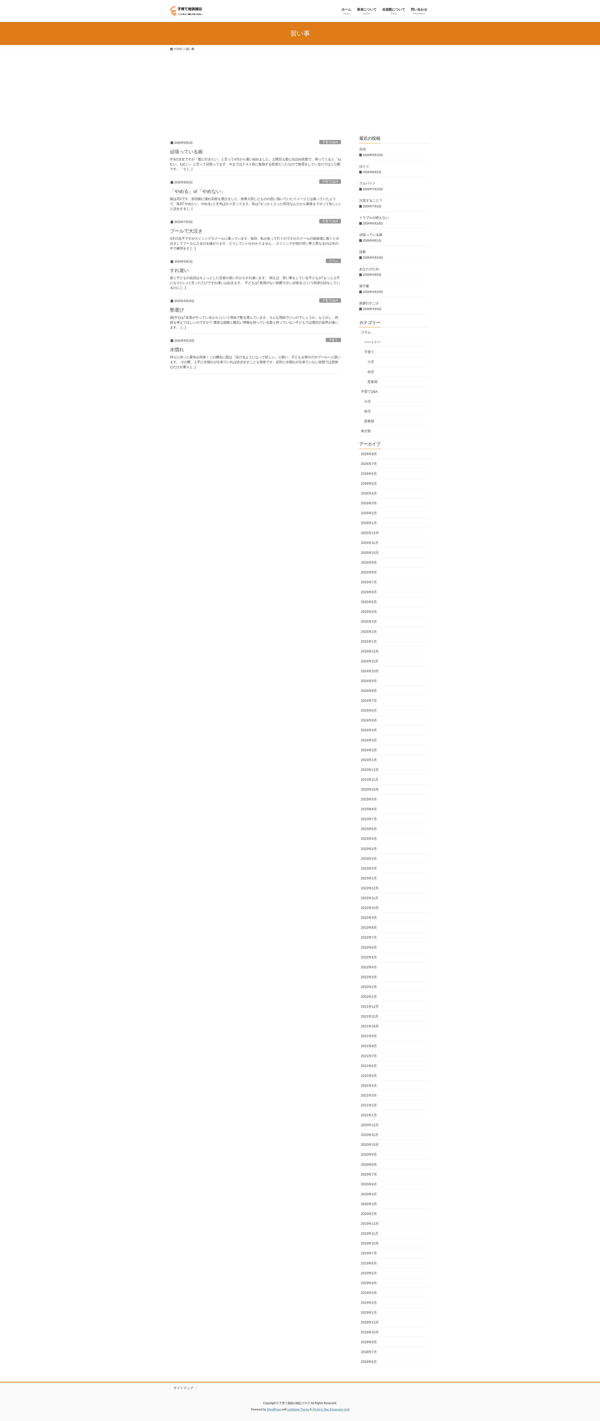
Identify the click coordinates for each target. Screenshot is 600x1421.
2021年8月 (369, 1046)
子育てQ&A (330, 142)
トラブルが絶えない (374, 217)
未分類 (366, 431)
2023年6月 (369, 829)
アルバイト (367, 183)
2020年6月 (369, 1184)
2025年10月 (370, 552)
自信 (362, 149)
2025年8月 (369, 572)
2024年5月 (369, 720)
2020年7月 (369, 1174)
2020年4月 (369, 1194)
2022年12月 (370, 888)
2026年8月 (369, 454)
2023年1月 (369, 878)
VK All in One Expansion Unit (330, 1409)
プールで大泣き (186, 231)
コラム (333, 261)
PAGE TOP (582, 1374)
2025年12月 (370, 533)
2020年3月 (369, 1204)
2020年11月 (369, 1135)
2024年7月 (369, 700)
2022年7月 (369, 937)
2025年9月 (369, 562)
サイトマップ (183, 1388)
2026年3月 (369, 503)
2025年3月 (369, 621)
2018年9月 (369, 1342)
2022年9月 (369, 918)
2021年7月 (369, 1056)
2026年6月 (369, 473)
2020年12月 (370, 1125)
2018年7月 (369, 1352)
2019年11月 (369, 1233)
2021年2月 (369, 1105)
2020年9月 (369, 1154)
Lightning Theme (298, 1409)
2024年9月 (369, 681)
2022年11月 (369, 898)
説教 (362, 252)
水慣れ (177, 349)
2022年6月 (369, 947)
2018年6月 (369, 1362)
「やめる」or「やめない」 (198, 191)
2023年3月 (369, 858)
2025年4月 (369, 612)
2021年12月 (370, 1006)
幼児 (371, 372)
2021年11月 (369, 1016)
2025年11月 (369, 543)
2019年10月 (370, 1243)
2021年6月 (369, 1066)
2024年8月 (369, 691)
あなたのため (369, 269)
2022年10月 (370, 908)
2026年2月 (369, 513)
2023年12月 (370, 770)
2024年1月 (369, 760)
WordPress (274, 1409)
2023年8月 (369, 809)
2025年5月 (369, 602)
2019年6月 (369, 1263)
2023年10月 (370, 789)
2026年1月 (369, 523)
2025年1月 (369, 641)
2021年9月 (369, 1036)
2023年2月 (369, 868)
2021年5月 (369, 1076)
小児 (371, 362)
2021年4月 (369, 1085)
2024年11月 (369, 661)
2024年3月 (369, 740)
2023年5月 (369, 839)
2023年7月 (369, 819)
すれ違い (179, 270)
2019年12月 (370, 1223)
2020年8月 (369, 1164)
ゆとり (364, 166)
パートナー (372, 342)
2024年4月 (369, 730)
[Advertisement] (300, 88)
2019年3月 (369, 1293)
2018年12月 (370, 1322)
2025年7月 (369, 582)
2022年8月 (369, 927)
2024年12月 (370, 651)
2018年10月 (370, 1332)
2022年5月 (369, 957)
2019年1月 (369, 1312)
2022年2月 (369, 987)
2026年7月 (369, 464)
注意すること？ (370, 200)
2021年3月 (369, 1095)
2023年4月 (369, 849)
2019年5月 (369, 1273)
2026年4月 (369, 493)
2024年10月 (370, 671)
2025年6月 (369, 592)
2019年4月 (369, 1283)
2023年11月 (369, 779)
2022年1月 (369, 997)
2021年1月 (369, 1115)
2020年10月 (370, 1144)
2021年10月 (370, 1026)
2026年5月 (369, 483)
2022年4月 (369, 967)
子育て (333, 340)
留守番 (364, 286)
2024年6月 (369, 710)
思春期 (372, 382)
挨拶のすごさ (369, 303)
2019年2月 (369, 1302)
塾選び (177, 310)
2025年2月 (369, 631)
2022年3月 (369, 977)
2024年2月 (369, 750)
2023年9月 (369, 799)
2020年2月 (369, 1214)
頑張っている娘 (186, 151)
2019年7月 (369, 1253)
